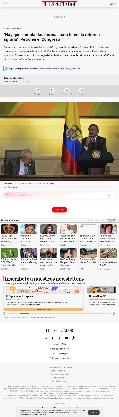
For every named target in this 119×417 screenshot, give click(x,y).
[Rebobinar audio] (103, 216)
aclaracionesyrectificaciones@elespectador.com (59, 393)
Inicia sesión (11, 305)
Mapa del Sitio (59, 344)
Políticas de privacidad (59, 374)
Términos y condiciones (59, 371)
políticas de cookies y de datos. (34, 414)
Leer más (59, 209)
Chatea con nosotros (61, 358)
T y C (29, 317)
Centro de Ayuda (59, 378)
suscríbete (23, 305)
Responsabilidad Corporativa (59, 367)
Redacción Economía (13, 78)
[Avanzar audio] (108, 216)
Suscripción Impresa (59, 348)
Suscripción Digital (59, 353)
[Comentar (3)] (66, 90)
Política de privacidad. (47, 317)
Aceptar (93, 412)
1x (112, 216)
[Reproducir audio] (8, 212)
